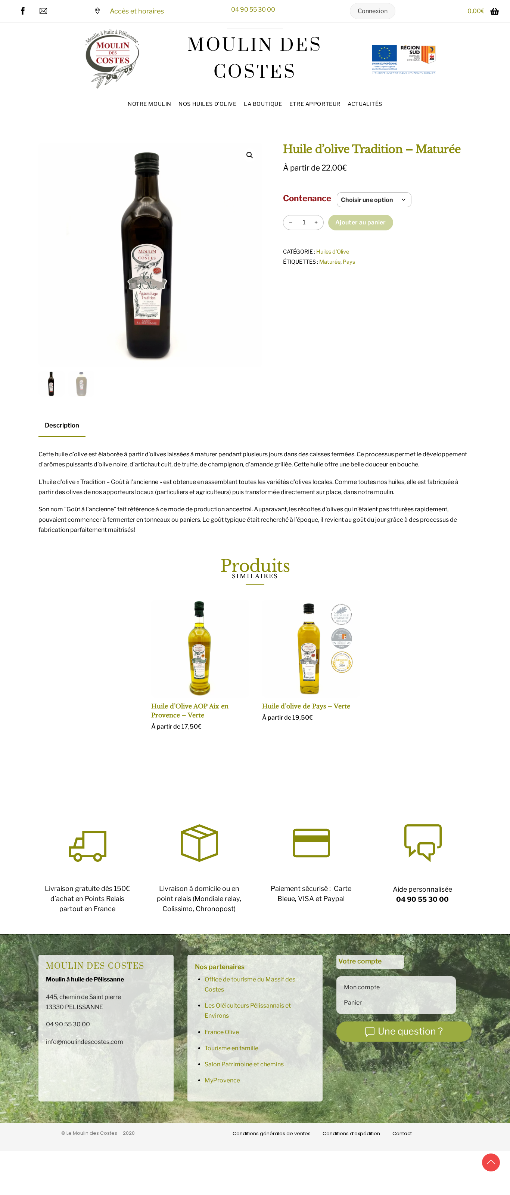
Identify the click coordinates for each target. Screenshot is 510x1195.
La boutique (263, 104)
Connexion (373, 11)
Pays (349, 261)
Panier (353, 1002)
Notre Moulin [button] (149, 104)
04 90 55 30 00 (253, 9)
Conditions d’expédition (351, 1133)
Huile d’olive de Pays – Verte (306, 706)
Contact (402, 1133)
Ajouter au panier (360, 222)
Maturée (329, 261)
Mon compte (362, 987)
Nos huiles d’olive (207, 104)
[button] (249, 155)
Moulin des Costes (95, 966)
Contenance (307, 198)
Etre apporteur (314, 104)
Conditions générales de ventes (272, 1133)
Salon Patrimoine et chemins (244, 1064)
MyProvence (222, 1080)
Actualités (365, 104)
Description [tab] (62, 425)
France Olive (222, 1032)
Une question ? (410, 1031)
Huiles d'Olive (332, 251)
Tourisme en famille (231, 1048)
